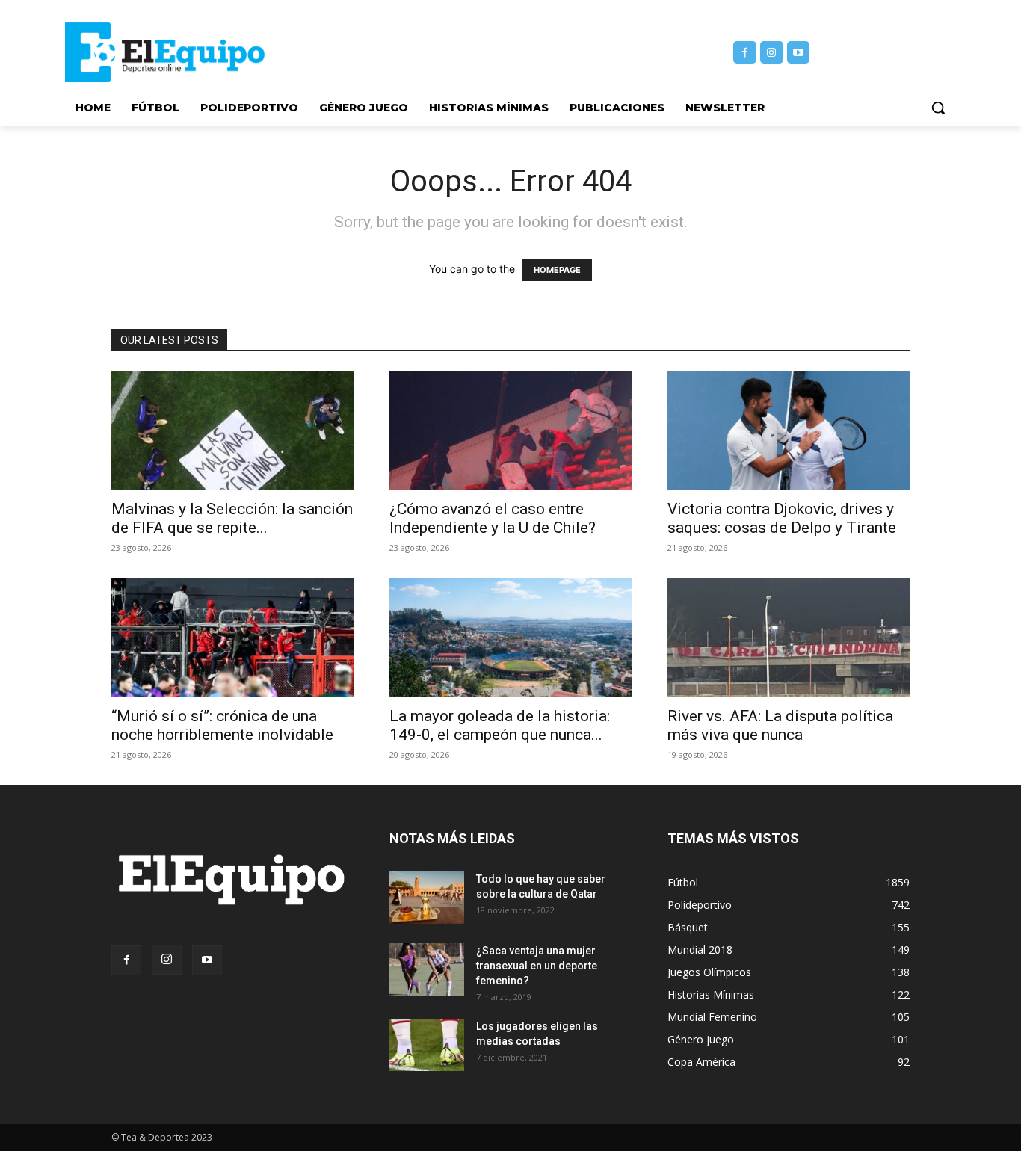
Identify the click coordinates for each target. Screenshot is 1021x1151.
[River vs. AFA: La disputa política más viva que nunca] (788, 637)
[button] (938, 108)
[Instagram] (771, 52)
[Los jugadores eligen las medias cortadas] (426, 1045)
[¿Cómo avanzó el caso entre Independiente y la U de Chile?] (510, 430)
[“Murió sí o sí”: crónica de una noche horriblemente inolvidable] (232, 637)
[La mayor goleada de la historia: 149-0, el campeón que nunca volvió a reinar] (510, 637)
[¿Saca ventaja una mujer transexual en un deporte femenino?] (426, 969)
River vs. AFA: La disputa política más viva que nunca (780, 725)
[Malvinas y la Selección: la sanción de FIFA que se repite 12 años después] (232, 430)
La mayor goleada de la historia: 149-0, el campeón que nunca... (499, 725)
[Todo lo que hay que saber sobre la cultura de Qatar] (426, 897)
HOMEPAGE (557, 270)
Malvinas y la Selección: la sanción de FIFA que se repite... (232, 518)
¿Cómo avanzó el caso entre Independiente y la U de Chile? (492, 518)
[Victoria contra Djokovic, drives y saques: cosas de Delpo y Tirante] (788, 430)
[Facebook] (744, 52)
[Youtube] (798, 52)
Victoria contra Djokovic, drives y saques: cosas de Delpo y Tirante (781, 518)
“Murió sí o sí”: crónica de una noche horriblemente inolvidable (222, 725)
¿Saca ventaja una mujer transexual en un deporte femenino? (536, 966)
